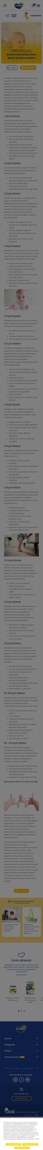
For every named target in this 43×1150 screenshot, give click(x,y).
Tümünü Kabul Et (30, 1144)
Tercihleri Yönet (22, 1148)
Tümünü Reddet (13, 1144)
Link (37, 1139)
